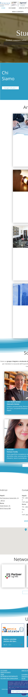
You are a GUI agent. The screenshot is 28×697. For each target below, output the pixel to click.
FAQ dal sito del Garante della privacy (20, 686)
